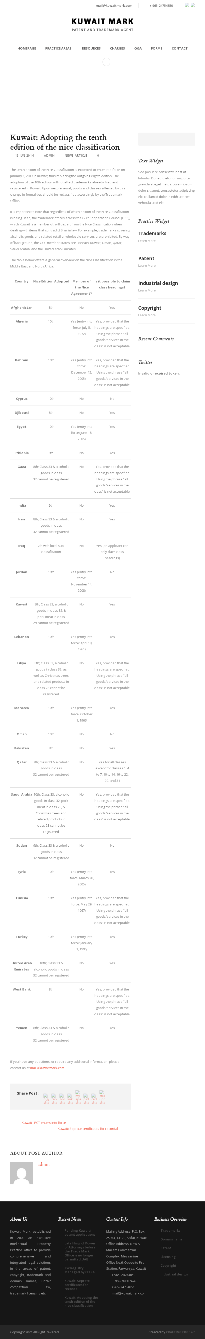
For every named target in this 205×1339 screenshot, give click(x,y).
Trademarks (152, 233)
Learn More (147, 240)
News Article (76, 155)
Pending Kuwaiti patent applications (79, 1232)
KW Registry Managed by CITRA (79, 1270)
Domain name (171, 1239)
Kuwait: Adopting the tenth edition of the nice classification (81, 1301)
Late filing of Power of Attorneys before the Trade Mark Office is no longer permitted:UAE (80, 1251)
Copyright (150, 308)
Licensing (168, 1256)
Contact (180, 48)
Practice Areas (58, 48)
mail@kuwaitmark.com (114, 5)
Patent (146, 258)
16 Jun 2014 (24, 155)
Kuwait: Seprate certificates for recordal (77, 1284)
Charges (117, 48)
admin (49, 155)
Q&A (138, 48)
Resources (91, 48)
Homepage (27, 48)
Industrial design (158, 283)
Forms (156, 48)
